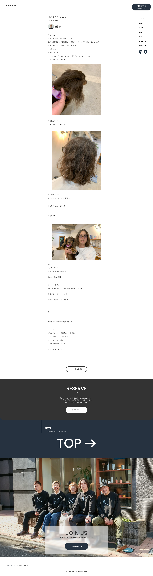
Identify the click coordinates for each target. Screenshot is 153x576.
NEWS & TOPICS (13, 565)
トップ (5, 565)
